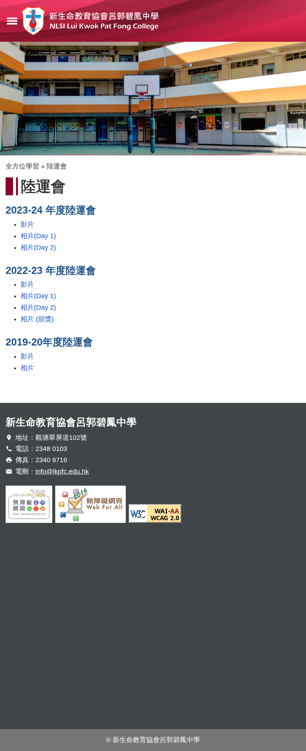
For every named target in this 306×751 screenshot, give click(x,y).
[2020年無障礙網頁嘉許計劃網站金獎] (29, 504)
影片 (27, 224)
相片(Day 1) (38, 236)
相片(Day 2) (38, 247)
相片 (27, 368)
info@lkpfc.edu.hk (62, 471)
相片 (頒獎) (37, 319)
